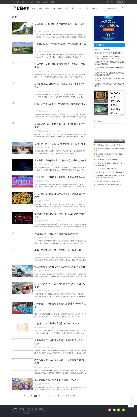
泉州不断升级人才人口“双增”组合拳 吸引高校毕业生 (60, 144)
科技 (53, 8)
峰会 (27, 2)
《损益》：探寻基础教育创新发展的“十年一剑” (57, 323)
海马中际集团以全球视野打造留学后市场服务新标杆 (59, 267)
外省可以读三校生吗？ (102, 49)
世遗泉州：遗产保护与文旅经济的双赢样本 (109, 145)
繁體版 (53, 2)
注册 (112, 2)
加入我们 (28, 409)
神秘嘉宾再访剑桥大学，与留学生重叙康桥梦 (56, 233)
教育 (67, 8)
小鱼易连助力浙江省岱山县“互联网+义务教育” (57, 380)
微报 (32, 2)
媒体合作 (34, 409)
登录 (108, 2)
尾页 (74, 396)
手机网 (120, 2)
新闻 (40, 8)
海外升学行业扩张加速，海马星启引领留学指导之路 (59, 177)
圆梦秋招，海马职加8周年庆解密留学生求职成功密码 (60, 160)
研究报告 (37, 2)
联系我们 (21, 409)
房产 (80, 8)
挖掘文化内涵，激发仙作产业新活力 (107, 159)
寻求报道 (41, 409)
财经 (47, 8)
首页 (34, 8)
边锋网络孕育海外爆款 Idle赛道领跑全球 (108, 53)
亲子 (73, 8)
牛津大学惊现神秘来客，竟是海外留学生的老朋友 (58, 250)
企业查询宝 (45, 2)
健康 (23, 2)
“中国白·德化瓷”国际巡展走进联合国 (107, 168)
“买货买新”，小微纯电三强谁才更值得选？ (109, 181)
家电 (60, 8)
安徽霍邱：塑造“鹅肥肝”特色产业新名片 (108, 184)
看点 (13, 2)
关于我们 (14, 409)
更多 (94, 8)
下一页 (67, 396)
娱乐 (18, 2)
